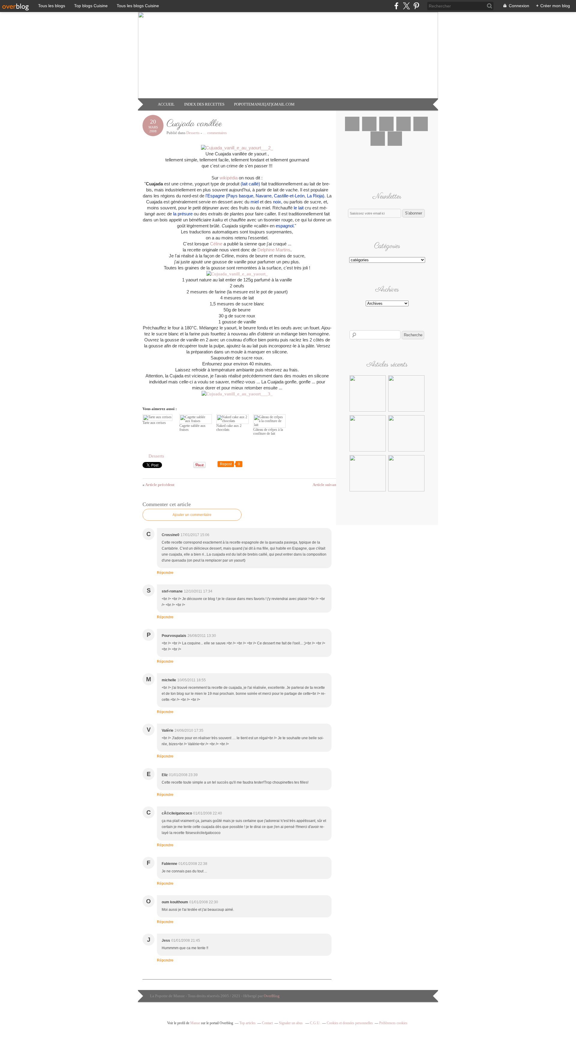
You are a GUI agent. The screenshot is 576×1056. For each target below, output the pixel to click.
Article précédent (158, 484)
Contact (267, 1023)
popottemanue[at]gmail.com (264, 104)
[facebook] (396, 5)
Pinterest (403, 124)
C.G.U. (315, 1023)
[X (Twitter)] (406, 5)
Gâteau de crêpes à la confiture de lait (268, 432)
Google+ (420, 124)
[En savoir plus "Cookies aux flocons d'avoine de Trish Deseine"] (368, 410)
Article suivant (326, 484)
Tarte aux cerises (154, 423)
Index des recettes (204, 104)
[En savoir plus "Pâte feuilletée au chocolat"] (406, 490)
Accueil (166, 104)
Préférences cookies (393, 1023)
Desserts (193, 132)
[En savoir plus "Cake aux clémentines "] (368, 450)
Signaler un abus (291, 1023)
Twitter (369, 124)
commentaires (215, 133)
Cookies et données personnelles (350, 1023)
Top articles (247, 1023)
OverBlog (272, 996)
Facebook (352, 124)
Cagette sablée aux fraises (192, 428)
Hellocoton (377, 138)
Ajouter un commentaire (192, 515)
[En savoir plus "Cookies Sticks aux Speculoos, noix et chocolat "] (406, 450)
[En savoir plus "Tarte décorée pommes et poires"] (406, 410)
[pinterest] (416, 5)
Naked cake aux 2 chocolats (229, 428)
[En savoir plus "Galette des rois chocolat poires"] (368, 490)
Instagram (386, 124)
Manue (195, 1023)
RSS (395, 138)
